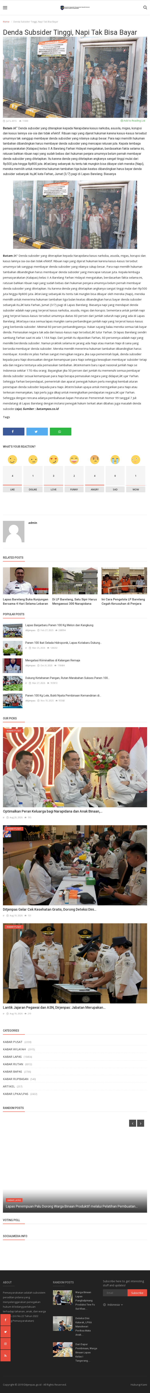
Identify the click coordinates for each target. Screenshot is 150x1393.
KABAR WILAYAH (14, 1049)
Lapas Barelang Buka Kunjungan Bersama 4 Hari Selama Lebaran (25, 601)
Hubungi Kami (139, 1384)
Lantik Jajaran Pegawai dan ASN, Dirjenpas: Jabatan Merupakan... (54, 1007)
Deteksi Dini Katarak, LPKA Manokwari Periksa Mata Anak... (83, 1326)
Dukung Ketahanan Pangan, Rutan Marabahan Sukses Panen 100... (67, 678)
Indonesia (114, 1304)
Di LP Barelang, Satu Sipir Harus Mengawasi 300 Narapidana (74, 601)
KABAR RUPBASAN (15, 1079)
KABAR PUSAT (12, 1042)
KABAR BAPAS (12, 1071)
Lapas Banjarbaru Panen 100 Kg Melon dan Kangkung (59, 625)
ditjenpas (30, 630)
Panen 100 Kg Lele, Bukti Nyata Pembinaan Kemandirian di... (63, 695)
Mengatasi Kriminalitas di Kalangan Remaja (52, 660)
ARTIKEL (9, 1086)
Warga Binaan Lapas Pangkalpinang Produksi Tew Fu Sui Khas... (85, 1300)
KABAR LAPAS (12, 1057)
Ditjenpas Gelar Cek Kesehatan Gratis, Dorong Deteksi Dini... (49, 909)
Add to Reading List (134, 120)
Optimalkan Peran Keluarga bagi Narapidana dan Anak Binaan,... (52, 811)
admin (32, 523)
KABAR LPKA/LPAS (15, 1094)
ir (26, 647)
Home (6, 21)
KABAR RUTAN (13, 1064)
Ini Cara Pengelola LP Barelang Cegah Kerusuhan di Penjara (123, 601)
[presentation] (132, 1123)
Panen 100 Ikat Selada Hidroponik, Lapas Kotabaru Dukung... (63, 643)
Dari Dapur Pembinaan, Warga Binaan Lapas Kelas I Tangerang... (86, 1352)
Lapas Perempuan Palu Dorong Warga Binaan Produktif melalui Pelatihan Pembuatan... (72, 1206)
